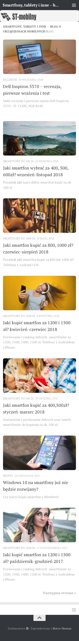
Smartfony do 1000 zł (19, 238)
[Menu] (74, 5)
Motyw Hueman (62, 628)
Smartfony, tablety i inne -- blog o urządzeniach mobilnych (31, 5)
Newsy (8, 476)
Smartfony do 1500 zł (19, 316)
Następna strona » (59, 592)
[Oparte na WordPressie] (27, 628)
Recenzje (10, 80)
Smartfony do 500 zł (18, 161)
